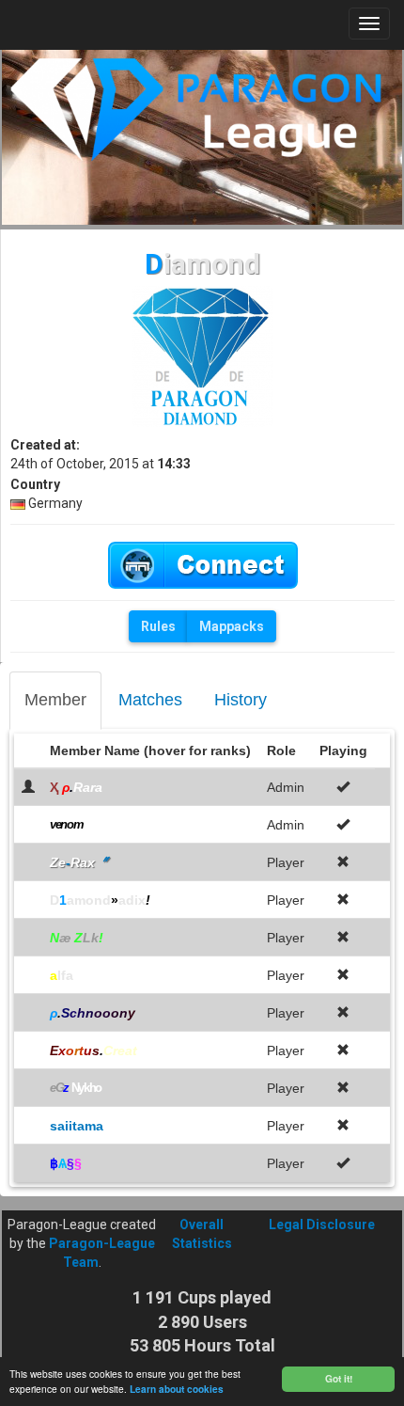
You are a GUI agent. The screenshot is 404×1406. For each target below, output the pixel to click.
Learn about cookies (177, 1389)
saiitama (76, 1125)
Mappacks (231, 626)
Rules (158, 626)
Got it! (338, 1378)
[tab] (55, 700)
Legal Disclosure (322, 1224)
